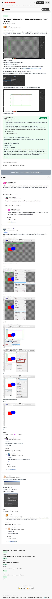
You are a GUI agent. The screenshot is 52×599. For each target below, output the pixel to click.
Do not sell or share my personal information (35, 597)
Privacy (17, 597)
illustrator (14, 162)
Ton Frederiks (10, 117)
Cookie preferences (23, 597)
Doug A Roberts (12, 197)
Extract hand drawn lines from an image (11, 562)
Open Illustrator (46, 9)
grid (4, 162)
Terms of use (13, 597)
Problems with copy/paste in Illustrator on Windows (13, 574)
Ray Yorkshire (9, 476)
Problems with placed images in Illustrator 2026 (12, 568)
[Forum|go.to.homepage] (10, 2)
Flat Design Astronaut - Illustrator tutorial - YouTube (31, 68)
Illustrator (14, 5)
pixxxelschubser (9, 228)
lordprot (8, 26)
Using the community (6, 597)
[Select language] (34, 2)
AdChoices (47, 597)
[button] (2, 2)
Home (3, 5)
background (9, 162)
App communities (8, 5)
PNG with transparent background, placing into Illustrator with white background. (19, 556)
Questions (18, 5)
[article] (26, 188)
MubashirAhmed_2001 (11, 182)
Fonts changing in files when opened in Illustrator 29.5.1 (14, 550)
